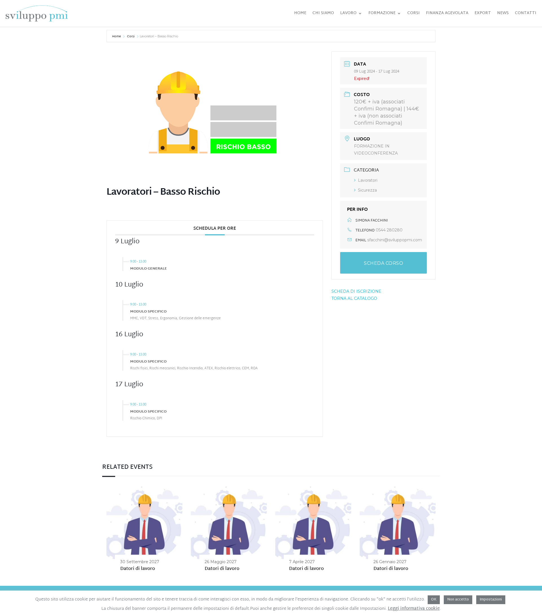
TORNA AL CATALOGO (354, 298)
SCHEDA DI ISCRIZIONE (356, 291)
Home (300, 13)
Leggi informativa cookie (414, 609)
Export (483, 13)
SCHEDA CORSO (383, 263)
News (503, 13)
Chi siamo (323, 13)
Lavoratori (367, 180)
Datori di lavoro (137, 569)
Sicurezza (367, 190)
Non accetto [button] (458, 599)
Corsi (413, 13)
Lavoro (348, 13)
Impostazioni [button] (491, 599)
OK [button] (433, 599)
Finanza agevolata (447, 13)
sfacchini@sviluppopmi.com (394, 239)
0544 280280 (389, 230)
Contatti (525, 13)
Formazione (381, 13)
